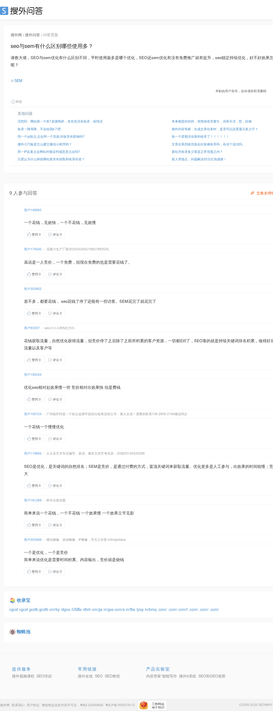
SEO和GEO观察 (212, 676)
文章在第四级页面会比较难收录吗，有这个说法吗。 (208, 144)
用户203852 (33, 288)
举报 (18, 101)
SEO (22, 10)
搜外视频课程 (23, 676)
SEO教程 (112, 676)
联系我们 (18, 704)
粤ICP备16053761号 (120, 704)
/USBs (77, 609)
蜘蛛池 (23, 631)
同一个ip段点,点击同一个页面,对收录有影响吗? (51, 136)
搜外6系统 (187, 676)
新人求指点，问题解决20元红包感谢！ (199, 159)
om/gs (97, 609)
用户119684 (33, 453)
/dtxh (87, 609)
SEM (18, 80)
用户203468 (33, 539)
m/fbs (131, 609)
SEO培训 (44, 676)
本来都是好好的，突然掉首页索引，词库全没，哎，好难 (212, 121)
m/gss (109, 609)
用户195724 (33, 413)
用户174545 (33, 249)
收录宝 (23, 600)
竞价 (48, 262)
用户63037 (32, 327)
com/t (183, 609)
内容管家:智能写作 (161, 676)
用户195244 (33, 374)
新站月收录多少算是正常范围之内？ (197, 151)
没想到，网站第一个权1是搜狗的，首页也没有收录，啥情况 (60, 121)
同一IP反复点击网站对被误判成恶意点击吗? (49, 151)
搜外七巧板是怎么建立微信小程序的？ (45, 144)
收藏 (75, 234)
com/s (120, 609)
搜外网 (16, 34)
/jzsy (140, 609)
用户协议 (33, 704)
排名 (243, 340)
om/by (55, 609)
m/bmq (151, 609)
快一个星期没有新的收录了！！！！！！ (200, 136)
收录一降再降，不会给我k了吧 (39, 128)
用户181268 (33, 500)
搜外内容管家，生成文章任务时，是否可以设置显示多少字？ (215, 128)
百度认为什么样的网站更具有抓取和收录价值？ (51, 159)
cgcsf (14, 609)
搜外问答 (32, 34)
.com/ (163, 609)
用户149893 (33, 209)
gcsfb (34, 609)
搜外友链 (85, 676)
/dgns (66, 609)
